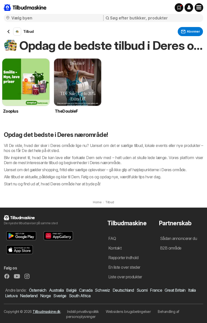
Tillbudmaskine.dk (46, 311)
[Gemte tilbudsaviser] (179, 7)
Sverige (59, 295)
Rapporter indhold (123, 257)
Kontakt (114, 248)
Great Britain (175, 290)
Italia (192, 290)
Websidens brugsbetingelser (128, 311)
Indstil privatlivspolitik (83, 311)
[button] (189, 7)
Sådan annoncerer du (178, 238)
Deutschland (123, 290)
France (156, 290)
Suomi (142, 290)
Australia (56, 290)
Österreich (37, 290)
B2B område (171, 248)
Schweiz (102, 290)
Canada (85, 290)
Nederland (28, 295)
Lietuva (11, 295)
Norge (45, 295)
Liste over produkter (125, 276)
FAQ (112, 238)
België (71, 290)
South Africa (80, 295)
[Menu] (199, 7)
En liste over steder (124, 267)
